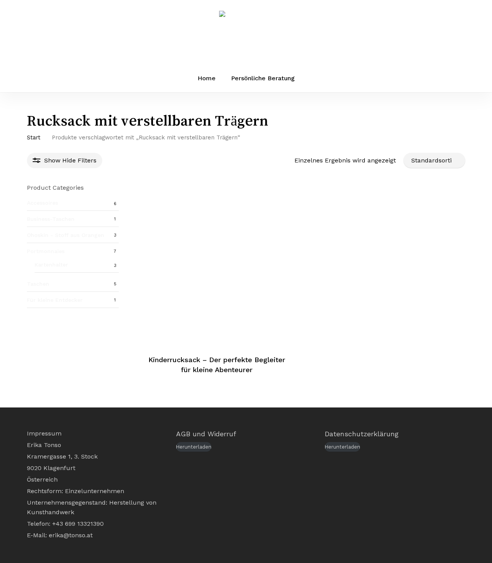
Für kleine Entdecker (55, 300)
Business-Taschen (51, 219)
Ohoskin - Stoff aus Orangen (65, 235)
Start (33, 137)
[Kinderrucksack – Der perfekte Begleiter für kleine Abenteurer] (216, 265)
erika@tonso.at (71, 535)
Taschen (38, 284)
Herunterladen (193, 447)
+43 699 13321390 (78, 523)
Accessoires (42, 203)
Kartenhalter (51, 265)
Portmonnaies (46, 251)
